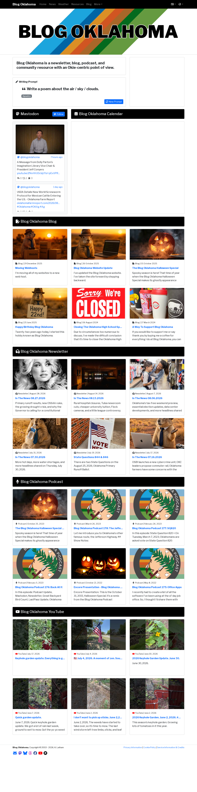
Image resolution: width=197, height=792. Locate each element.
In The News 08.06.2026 (147, 398)
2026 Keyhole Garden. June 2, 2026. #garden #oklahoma (157, 717)
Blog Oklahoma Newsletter (44, 351)
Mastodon (29, 114)
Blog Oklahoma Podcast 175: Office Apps (157, 587)
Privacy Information (133, 747)
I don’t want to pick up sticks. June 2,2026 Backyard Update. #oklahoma (98, 717)
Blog (89, 4)
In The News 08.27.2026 (30, 398)
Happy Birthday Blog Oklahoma (34, 327)
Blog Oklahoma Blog (38, 221)
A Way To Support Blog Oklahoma (152, 327)
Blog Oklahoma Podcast (41, 481)
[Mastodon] (20, 753)
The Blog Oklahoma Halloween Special (155, 268)
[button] (173, 4)
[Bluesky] (25, 753)
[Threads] (30, 753)
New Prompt (115, 101)
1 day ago (58, 187)
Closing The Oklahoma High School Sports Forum (98, 327)
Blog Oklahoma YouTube (42, 611)
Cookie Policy (149, 747)
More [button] (97, 4)
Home (42, 4)
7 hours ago (57, 157)
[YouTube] (40, 753)
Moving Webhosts (26, 268)
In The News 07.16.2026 (147, 457)
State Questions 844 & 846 (91, 457)
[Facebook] (35, 753)
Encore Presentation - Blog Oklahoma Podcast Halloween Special (98, 587)
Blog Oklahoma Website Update (93, 268)
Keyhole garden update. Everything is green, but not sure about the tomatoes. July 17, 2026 (40, 658)
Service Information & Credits (170, 747)
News (52, 4)
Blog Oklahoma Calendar (100, 114)
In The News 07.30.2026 (30, 457)
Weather (63, 4)
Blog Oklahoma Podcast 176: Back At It (38, 587)
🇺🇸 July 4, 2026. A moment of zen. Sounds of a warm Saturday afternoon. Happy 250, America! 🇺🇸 (98, 658)
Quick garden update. (28, 717)
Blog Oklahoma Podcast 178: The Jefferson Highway (98, 528)
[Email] (15, 753)
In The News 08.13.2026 (89, 398)
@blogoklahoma (30, 157)
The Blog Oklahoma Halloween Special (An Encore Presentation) (40, 528)
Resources (77, 4)
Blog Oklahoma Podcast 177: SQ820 (154, 528)
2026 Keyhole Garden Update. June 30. (156, 658)
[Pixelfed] (45, 753)
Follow (59, 114)
